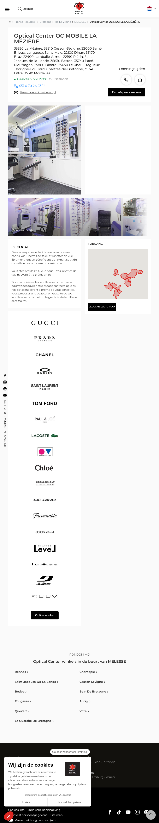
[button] (7, 9)
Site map (57, 815)
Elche (96, 762)
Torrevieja (108, 762)
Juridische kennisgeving (44, 811)
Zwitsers (87, 773)
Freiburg (98, 777)
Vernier (111, 777)
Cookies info (16, 811)
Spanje (85, 758)
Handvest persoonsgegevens (27, 816)
